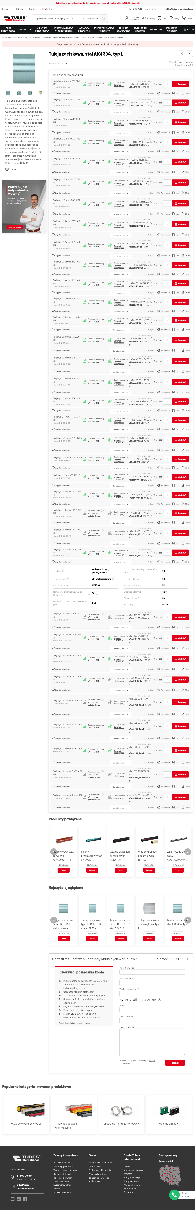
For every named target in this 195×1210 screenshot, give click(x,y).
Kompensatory (25, 29)
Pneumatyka (156, 29)
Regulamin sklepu (61, 1162)
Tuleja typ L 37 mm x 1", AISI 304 (67, 438)
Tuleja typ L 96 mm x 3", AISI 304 (67, 795)
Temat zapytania (127, 1016)
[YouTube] (12, 1200)
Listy (177, 93)
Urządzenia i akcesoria (172, 29)
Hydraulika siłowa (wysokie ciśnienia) (63, 29)
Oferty (187, 93)
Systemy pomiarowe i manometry (104, 29)
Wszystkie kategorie (23, 37)
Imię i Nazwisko (126, 967)
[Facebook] (25, 1200)
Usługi (190, 29)
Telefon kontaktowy (128, 989)
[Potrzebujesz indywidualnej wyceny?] (24, 207)
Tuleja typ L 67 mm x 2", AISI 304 (67, 724)
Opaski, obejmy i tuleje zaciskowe (66, 37)
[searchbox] (54, 18)
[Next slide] (187, 851)
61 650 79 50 (137, 9)
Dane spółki (94, 1166)
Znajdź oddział (166, 1161)
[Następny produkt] (189, 54)
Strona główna (7, 37)
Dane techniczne (119, 94)
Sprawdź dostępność (119, 86)
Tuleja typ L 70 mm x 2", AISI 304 (67, 748)
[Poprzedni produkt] (182, 54)
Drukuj (14, 169)
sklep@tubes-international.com (179, 9)
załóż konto (100, 44)
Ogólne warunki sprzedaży (101, 1170)
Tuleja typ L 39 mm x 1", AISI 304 (67, 457)
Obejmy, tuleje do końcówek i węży (94, 37)
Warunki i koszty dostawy (181, 62)
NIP (121, 1005)
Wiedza (48, 9)
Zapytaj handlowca (62, 93)
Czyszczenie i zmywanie (140, 29)
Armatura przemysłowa (42, 29)
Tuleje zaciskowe (116, 37)
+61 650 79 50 (179, 959)
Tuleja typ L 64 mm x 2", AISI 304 (67, 700)
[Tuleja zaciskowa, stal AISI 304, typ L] (24, 65)
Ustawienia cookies (62, 1192)
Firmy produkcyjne (132, 1177)
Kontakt (33, 9)
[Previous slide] (53, 851)
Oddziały (20, 9)
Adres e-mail (125, 978)
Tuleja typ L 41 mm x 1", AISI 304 (67, 475)
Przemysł (128, 1166)
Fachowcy (128, 1192)
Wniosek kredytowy (98, 1174)
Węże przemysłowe (8, 29)
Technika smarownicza (123, 29)
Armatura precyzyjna (84, 29)
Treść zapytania (126, 1027)
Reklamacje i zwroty (62, 1177)
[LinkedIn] (19, 1200)
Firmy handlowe (131, 1181)
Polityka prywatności (63, 1166)
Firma (5, 9)
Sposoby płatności (184, 65)
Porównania (165, 93)
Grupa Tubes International (101, 1162)
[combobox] (88, 18)
